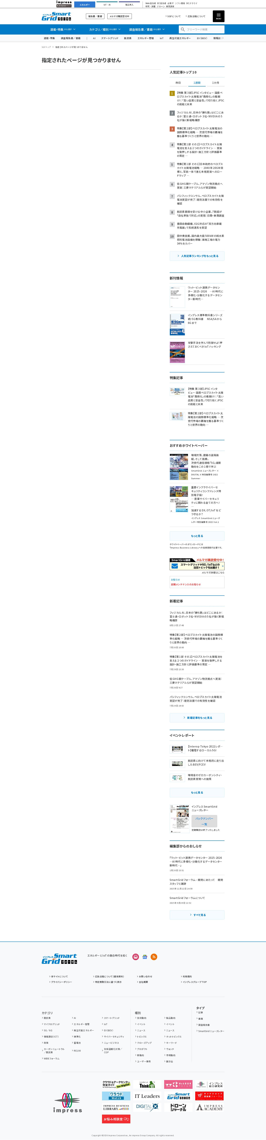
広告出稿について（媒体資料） (109, 976)
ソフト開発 (180, 3)
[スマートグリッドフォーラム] (59, 961)
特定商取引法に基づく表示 (108, 981)
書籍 (200, 1018)
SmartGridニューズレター (211, 1031)
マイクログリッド (52, 1024)
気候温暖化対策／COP (113, 1050)
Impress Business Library (184, 547)
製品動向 (170, 1017)
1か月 (215, 82)
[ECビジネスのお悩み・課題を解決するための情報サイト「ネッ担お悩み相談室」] (116, 1120)
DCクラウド (191, 3)
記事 (200, 1012)
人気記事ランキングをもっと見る (199, 256)
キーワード (171, 1042)
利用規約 (187, 976)
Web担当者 (151, 3)
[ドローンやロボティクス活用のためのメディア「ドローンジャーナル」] (178, 1109)
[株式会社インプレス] (67, 1103)
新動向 (140, 1055)
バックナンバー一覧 (204, 821)
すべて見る (200, 915)
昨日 (178, 82)
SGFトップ (46, 47)
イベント (141, 1024)
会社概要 (143, 981)
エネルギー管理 (145, 38)
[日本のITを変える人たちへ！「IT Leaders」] (147, 1097)
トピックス (142, 1036)
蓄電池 (77, 1042)
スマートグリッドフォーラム (59, 16)
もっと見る (197, 536)
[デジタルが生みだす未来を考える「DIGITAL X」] (147, 1109)
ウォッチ (170, 1048)
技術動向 (141, 1017)
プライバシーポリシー (61, 981)
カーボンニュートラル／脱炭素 (54, 1050)
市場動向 (170, 1055)
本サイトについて (59, 976)
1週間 (197, 82)
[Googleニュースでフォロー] (145, 957)
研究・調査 (151, 6)
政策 (46, 1042)
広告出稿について (196, 16)
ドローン (161, 6)
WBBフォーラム (51, 1058)
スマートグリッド (109, 38)
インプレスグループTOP (195, 981)
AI (94, 38)
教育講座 (170, 6)
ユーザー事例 (144, 1061)
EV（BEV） (202, 38)
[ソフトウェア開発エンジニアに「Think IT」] (147, 1086)
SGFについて (174, 16)
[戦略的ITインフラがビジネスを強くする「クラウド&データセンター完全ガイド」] (116, 1086)
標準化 (77, 1036)
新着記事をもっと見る (199, 717)
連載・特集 (49, 38)
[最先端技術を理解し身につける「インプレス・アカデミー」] (209, 1109)
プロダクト (142, 1048)
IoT (162, 38)
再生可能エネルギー (180, 38)
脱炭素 (127, 38)
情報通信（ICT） (51, 1036)
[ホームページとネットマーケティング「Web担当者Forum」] (178, 1086)
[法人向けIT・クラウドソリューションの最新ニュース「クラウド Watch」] (116, 1097)
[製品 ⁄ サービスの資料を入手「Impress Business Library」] (116, 1109)
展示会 (169, 1061)
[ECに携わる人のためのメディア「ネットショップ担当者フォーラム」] (209, 1097)
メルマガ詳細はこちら (213, 572)
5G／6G (48, 1030)
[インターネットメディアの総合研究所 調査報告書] (209, 1086)
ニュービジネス (111, 1042)
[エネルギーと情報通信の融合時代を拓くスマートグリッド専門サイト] (178, 1097)
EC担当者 (161, 3)
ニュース (141, 1030)
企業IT (170, 3)
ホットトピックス (174, 1036)
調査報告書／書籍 (71, 38)
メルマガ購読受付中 (119, 16)
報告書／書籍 (95, 16)
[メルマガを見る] (135, 957)
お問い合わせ (145, 976)
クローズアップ (144, 1042)
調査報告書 (204, 1024)
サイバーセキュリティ (114, 1036)
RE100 (77, 1050)
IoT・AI (107, 5)
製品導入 (129, 5)
